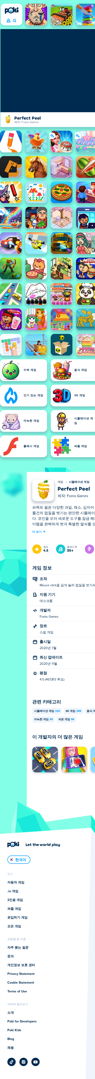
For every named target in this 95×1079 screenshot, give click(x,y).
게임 (60, 482)
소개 (10, 1012)
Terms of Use (17, 991)
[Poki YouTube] (35, 1062)
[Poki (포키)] (11, 10)
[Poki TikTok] (11, 1062)
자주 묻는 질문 (18, 947)
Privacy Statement (21, 974)
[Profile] (8, 20)
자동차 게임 (15, 882)
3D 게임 (73, 711)
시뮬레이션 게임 (79, 482)
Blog (10, 1039)
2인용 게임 (15, 900)
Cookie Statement (20, 982)
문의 (10, 956)
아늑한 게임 (43, 719)
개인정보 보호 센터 (21, 965)
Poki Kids (14, 1030)
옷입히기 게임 (17, 917)
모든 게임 (14, 926)
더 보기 (37, 531)
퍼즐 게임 (14, 908)
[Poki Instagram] (23, 1062)
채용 (10, 1047)
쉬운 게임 (66, 719)
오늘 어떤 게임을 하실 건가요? (14, 20)
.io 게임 (12, 891)
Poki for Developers (22, 1021)
